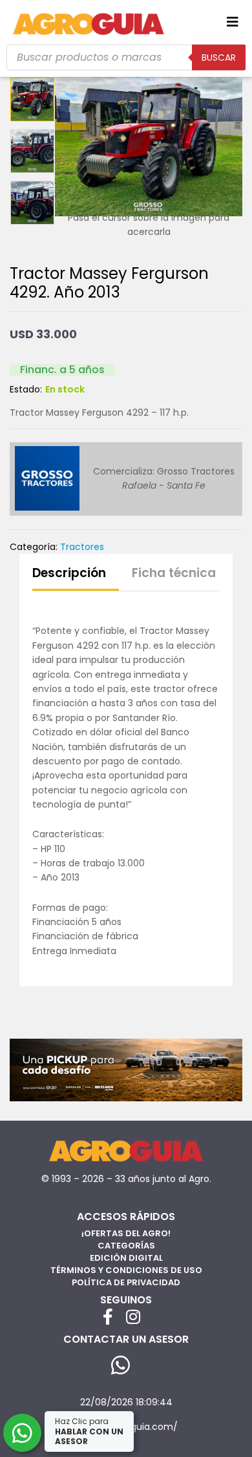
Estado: (26, 389)
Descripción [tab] (69, 573)
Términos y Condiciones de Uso (126, 1270)
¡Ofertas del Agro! (126, 1233)
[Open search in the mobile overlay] (126, 57)
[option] (32, 99)
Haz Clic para (89, 1431)
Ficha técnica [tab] (174, 573)
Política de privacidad (126, 1282)
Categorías (126, 1245)
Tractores (82, 546)
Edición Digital (126, 1258)
